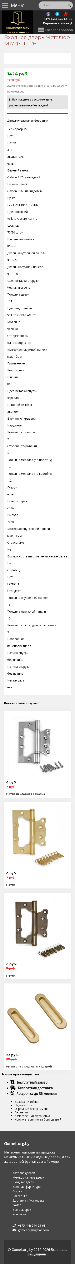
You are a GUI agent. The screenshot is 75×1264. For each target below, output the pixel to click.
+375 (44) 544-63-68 (58, 18)
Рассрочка (19, 1196)
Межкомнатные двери (28, 1177)
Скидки (17, 1191)
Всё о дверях (21, 1210)
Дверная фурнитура (26, 1187)
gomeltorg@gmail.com (33, 1230)
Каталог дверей (23, 1173)
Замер (16, 1205)
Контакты (19, 1214)
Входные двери (23, 1182)
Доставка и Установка (28, 1200)
